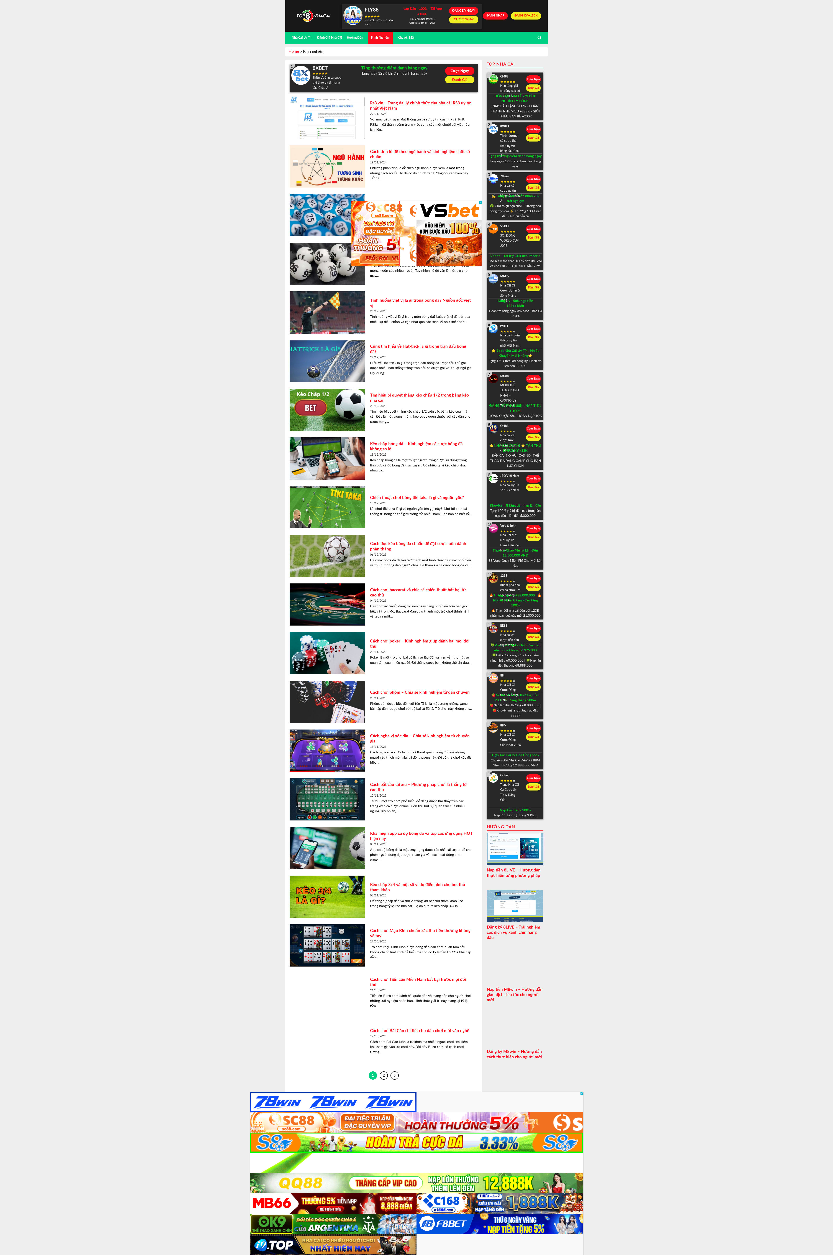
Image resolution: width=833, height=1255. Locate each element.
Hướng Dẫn (355, 37)
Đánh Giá (459, 80)
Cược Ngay (460, 71)
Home (294, 52)
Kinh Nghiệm (380, 37)
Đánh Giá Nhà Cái (329, 37)
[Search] (539, 37)
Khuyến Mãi (406, 37)
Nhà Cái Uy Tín (302, 37)
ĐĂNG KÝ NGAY (463, 10)
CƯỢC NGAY (464, 19)
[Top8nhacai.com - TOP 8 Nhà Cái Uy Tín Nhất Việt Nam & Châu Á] (313, 16)
